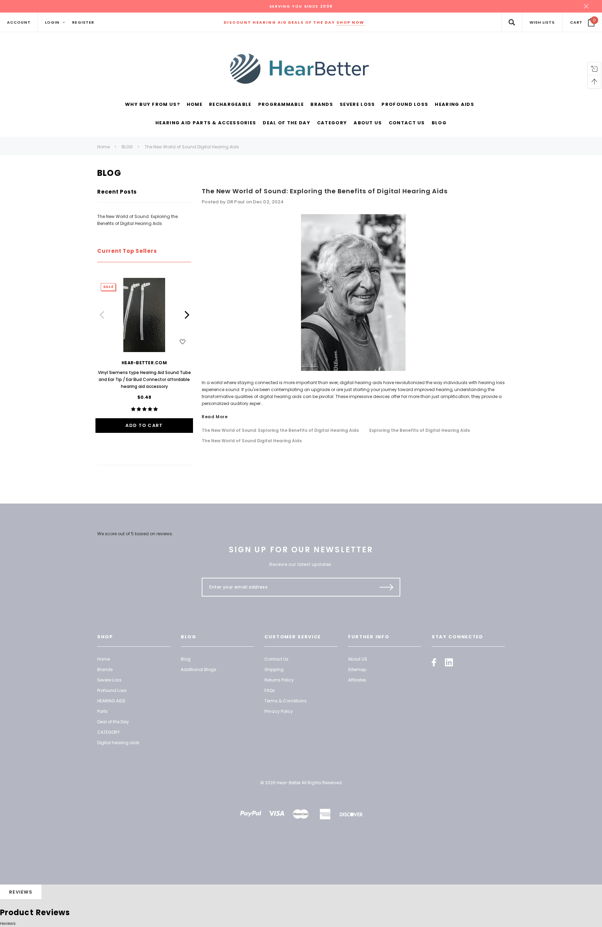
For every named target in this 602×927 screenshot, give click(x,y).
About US (357, 659)
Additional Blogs (198, 669)
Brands (105, 669)
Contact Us (276, 659)
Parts (102, 711)
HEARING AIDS (111, 701)
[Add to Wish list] (182, 341)
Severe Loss (109, 680)
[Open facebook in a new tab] (434, 662)
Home (103, 147)
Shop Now (350, 22)
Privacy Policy (278, 711)
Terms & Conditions (285, 701)
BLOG (127, 147)
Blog (186, 659)
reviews (8, 923)
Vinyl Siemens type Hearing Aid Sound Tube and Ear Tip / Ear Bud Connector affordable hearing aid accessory (144, 379)
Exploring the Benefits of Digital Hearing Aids (419, 430)
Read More (214, 417)
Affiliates (357, 680)
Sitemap (357, 669)
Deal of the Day (113, 722)
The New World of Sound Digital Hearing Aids (192, 147)
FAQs (269, 690)
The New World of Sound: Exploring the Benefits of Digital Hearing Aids (325, 191)
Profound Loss (112, 690)
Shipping (274, 669)
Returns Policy (279, 680)
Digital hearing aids (118, 743)
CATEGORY (108, 732)
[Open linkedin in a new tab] (449, 662)
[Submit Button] (386, 587)
